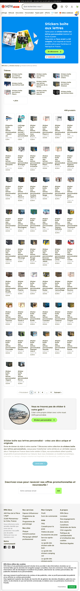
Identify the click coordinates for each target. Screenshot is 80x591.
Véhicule (11, 13)
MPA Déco (64, 513)
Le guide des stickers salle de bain (47, 545)
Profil (43, 513)
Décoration (19, 13)
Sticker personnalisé (42, 420)
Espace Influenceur (30, 513)
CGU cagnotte (65, 530)
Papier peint (39, 13)
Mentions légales (67, 543)
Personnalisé (29, 13)
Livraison (63, 516)
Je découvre (53, 52)
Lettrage (4, 13)
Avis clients (64, 522)
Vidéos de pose (47, 532)
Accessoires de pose (49, 535)
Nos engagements (67, 519)
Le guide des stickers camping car (48, 553)
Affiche (47, 13)
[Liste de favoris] (66, 6)
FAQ (43, 523)
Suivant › (58, 392)
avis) (55, 57)
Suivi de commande (49, 516)
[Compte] (72, 6)
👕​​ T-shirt (54, 13)
